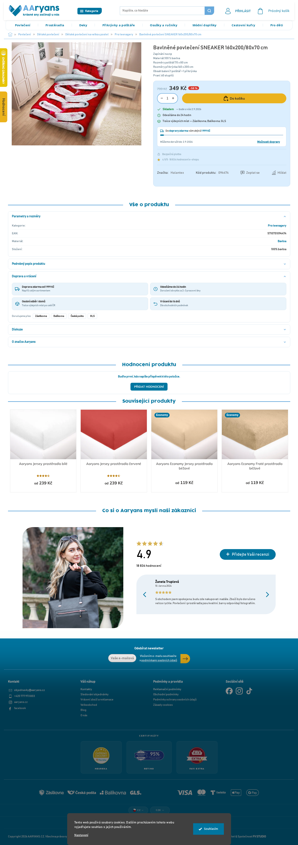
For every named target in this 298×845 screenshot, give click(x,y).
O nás (83, 715)
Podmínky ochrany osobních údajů (175, 699)
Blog (83, 710)
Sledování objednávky (94, 694)
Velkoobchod (88, 705)
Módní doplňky (205, 25)
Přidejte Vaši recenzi (250, 554)
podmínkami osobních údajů (159, 660)
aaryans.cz (21, 702)
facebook (20, 708)
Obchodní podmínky (166, 694)
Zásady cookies (163, 705)
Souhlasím (211, 829)
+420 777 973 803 (24, 696)
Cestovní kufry (243, 25)
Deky (83, 25)
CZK (158, 810)
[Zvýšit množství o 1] (173, 98)
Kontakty (86, 689)
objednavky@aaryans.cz (29, 690)
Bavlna (282, 241)
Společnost (252, 836)
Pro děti (276, 25)
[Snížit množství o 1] (162, 98)
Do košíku (237, 98)
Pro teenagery (277, 225)
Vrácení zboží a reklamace (96, 699)
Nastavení (81, 835)
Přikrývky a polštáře (118, 25)
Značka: (170, 172)
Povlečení (23, 25)
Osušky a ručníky (163, 25)
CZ (139, 810)
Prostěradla (54, 25)
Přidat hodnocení (149, 387)
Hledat (209, 11)
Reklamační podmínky (167, 689)
